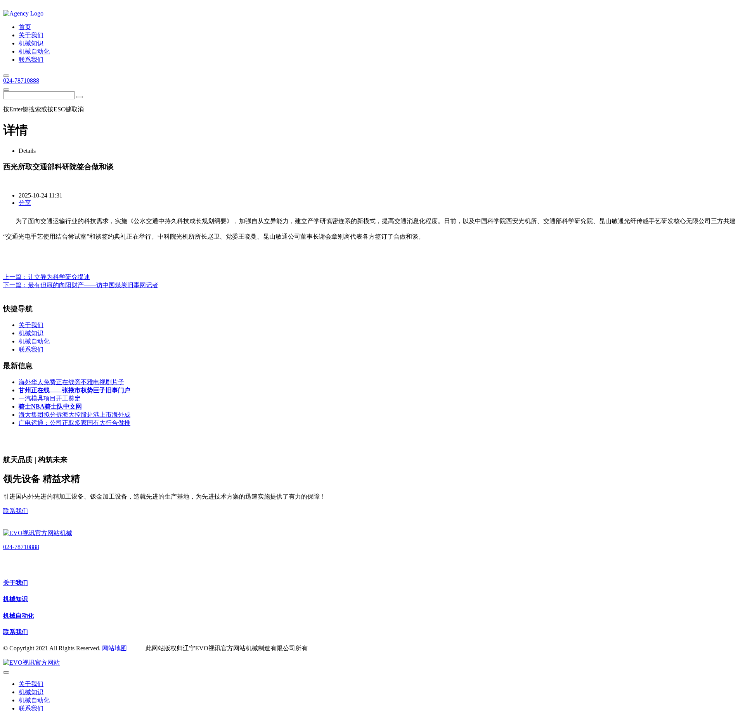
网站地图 (114, 648)
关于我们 (15, 582)
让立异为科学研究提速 (59, 277)
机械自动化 (18, 615)
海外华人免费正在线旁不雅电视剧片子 (71, 382)
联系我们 (15, 511)
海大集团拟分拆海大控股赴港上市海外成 (74, 414)
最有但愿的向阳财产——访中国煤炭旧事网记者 (93, 285)
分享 (25, 202)
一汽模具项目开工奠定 (50, 398)
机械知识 (15, 599)
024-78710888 (21, 80)
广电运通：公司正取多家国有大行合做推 (74, 422)
